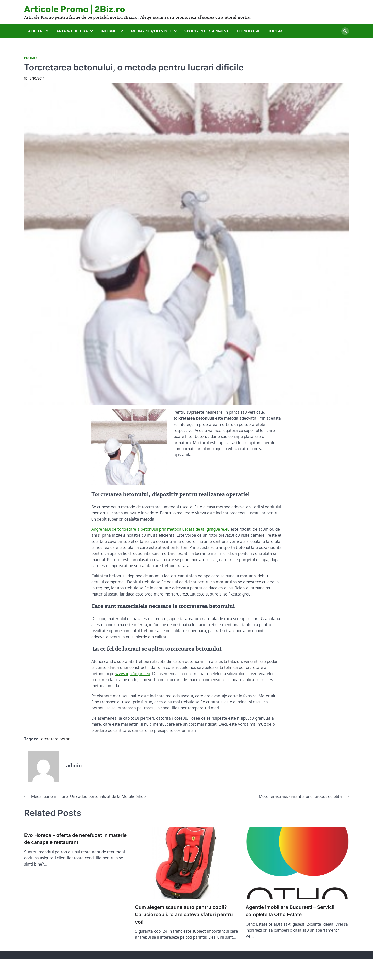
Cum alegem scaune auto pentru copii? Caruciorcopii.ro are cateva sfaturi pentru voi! (184, 914)
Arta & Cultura (72, 31)
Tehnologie (248, 31)
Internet (109, 31)
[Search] (345, 31)
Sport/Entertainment (206, 31)
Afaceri (35, 31)
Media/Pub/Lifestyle (151, 31)
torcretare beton (55, 738)
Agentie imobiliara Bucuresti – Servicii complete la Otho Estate (290, 910)
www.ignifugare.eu (132, 673)
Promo (30, 58)
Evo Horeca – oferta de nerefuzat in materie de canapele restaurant (75, 839)
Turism (275, 31)
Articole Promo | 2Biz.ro (74, 9)
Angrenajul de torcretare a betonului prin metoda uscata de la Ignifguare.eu (160, 529)
